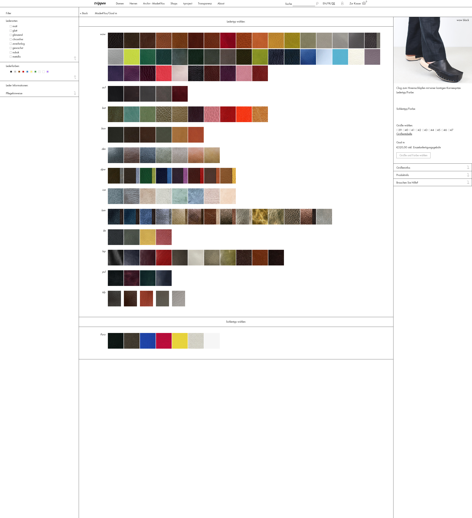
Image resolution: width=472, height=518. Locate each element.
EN (324, 3)
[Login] (342, 3)
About (221, 3)
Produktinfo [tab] (402, 175)
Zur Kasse (355, 3)
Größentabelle (404, 134)
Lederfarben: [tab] (13, 66)
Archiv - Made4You (154, 3)
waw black (463, 20)
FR (329, 3)
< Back (84, 13)
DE (333, 3)
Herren (133, 3)
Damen (120, 3)
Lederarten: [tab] (12, 21)
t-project (187, 3)
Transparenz (205, 3)
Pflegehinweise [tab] (14, 93)
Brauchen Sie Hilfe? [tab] (407, 182)
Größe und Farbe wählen (413, 155)
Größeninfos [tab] (403, 167)
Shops (174, 3)
